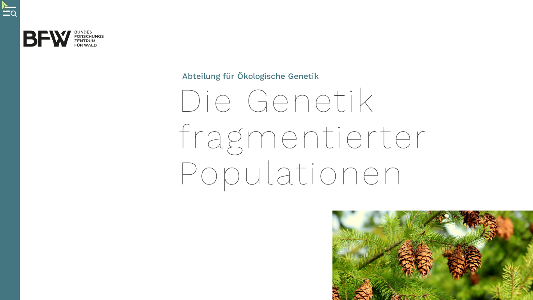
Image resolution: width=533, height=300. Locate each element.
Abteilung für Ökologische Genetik (250, 76)
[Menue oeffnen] (10, 150)
